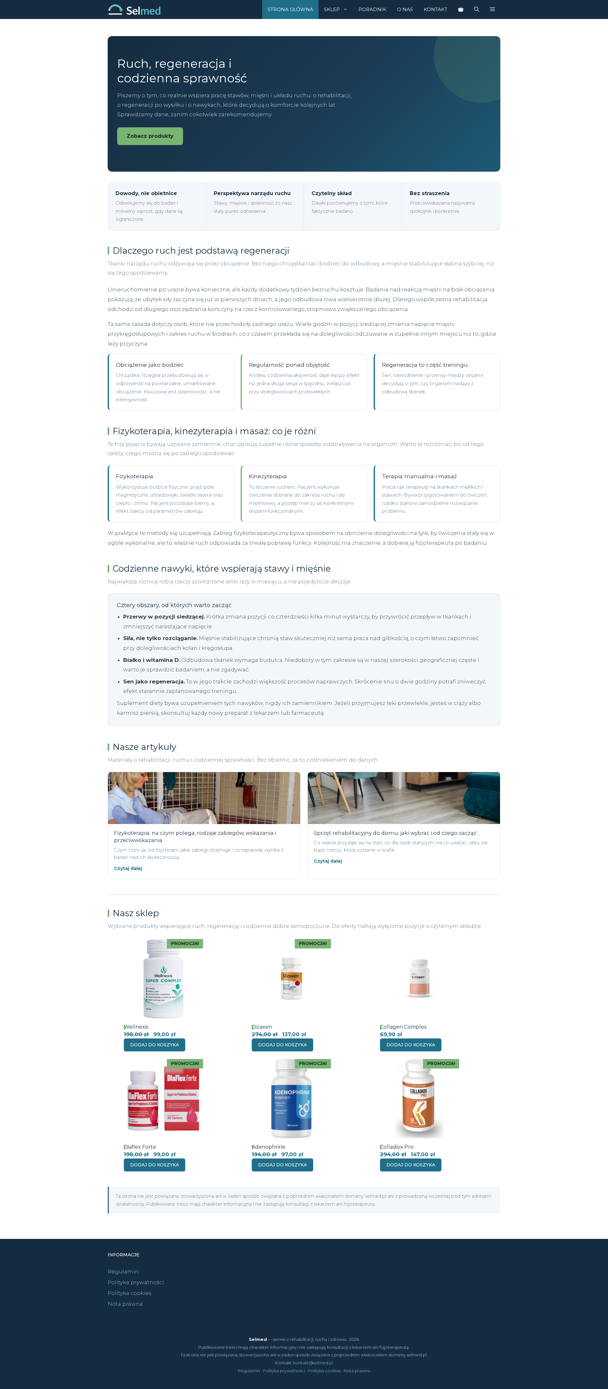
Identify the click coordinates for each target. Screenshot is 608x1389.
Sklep (332, 9)
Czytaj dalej (128, 868)
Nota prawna (125, 1304)
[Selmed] (134, 9)
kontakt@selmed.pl (313, 1362)
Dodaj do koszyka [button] (154, 1045)
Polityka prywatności (136, 1282)
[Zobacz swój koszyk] (461, 9)
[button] (492, 9)
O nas (405, 9)
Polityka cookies (130, 1293)
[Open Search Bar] (476, 9)
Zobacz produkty (150, 136)
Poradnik (372, 9)
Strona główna (290, 9)
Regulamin (123, 1271)
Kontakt (435, 9)
